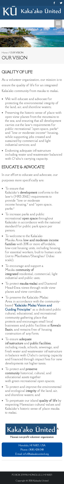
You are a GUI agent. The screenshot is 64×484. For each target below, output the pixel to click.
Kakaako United (40, 480)
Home (5, 52)
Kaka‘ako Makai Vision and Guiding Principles (28, 307)
